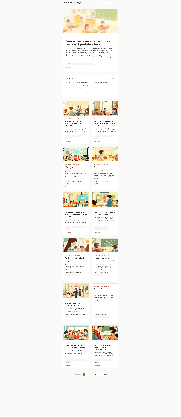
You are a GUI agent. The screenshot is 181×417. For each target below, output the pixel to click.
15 (100, 374)
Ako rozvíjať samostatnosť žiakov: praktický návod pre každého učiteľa (90, 88)
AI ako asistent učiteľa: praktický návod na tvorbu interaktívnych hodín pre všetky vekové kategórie (95, 93)
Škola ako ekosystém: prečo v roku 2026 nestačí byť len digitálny (104, 123)
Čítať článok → (69, 67)
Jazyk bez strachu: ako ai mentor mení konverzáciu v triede (75, 260)
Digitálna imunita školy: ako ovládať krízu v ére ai (76, 304)
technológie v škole (70, 93)
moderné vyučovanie (70, 82)
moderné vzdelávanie (70, 88)
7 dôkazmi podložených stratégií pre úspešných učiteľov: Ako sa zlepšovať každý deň (92, 85)
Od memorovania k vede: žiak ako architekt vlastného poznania (76, 214)
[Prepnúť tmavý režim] (117, 3)
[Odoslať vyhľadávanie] (113, 3)
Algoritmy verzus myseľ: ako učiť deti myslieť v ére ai (76, 168)
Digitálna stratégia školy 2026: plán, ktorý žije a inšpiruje (74, 123)
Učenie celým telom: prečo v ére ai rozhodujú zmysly (105, 213)
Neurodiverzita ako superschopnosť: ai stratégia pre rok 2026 (104, 260)
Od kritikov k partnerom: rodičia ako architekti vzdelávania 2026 (103, 347)
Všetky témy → (112, 78)
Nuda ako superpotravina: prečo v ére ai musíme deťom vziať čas (104, 169)
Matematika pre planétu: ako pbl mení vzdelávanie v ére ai (104, 291)
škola (67, 85)
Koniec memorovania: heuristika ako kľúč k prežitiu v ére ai (88, 43)
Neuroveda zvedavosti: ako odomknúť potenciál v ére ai (76, 346)
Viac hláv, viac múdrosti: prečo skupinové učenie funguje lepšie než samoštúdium (92, 82)
